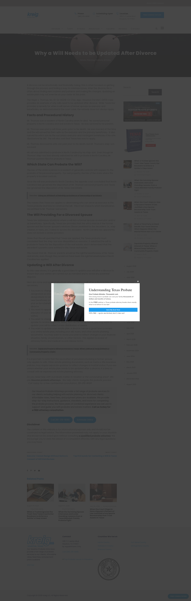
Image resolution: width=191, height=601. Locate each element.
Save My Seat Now (113, 310)
